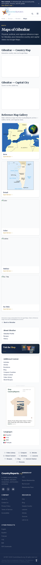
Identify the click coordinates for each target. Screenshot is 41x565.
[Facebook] (3, 489)
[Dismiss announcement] (39, 3)
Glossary (22, 462)
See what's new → (8, 5)
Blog (5, 370)
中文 (7, 437)
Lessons (35, 456)
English (4, 529)
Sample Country (27, 506)
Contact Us (5, 502)
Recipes (6, 336)
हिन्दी (7, 440)
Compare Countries (10, 372)
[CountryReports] (12, 11)
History (6, 338)
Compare (24, 453)
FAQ (23, 499)
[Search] (32, 13)
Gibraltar (18, 18)
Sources (24, 516)
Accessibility (5, 513)
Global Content (8, 375)
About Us (4, 499)
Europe (10, 18)
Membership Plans (28, 487)
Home (3, 18)
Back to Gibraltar (9, 322)
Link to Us (25, 520)
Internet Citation (31, 459)
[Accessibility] (36, 560)
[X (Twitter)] (8, 489)
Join (23, 477)
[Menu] (37, 13)
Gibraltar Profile (9, 333)
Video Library (8, 377)
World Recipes (8, 380)
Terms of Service (7, 509)
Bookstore (7, 367)
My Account (25, 484)
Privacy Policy (6, 506)
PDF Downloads (7, 546)
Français (8, 442)
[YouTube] (13, 489)
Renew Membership (28, 480)
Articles (6, 365)
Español (8, 435)
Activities (6, 362)
